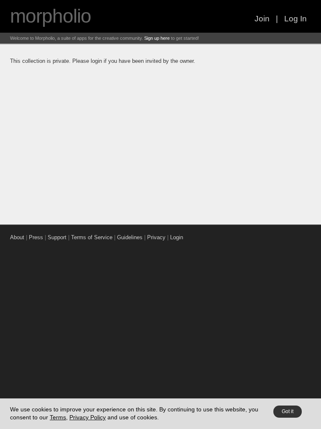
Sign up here (157, 38)
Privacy (156, 237)
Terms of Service (91, 237)
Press (36, 237)
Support (57, 237)
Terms (58, 417)
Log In (295, 18)
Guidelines (130, 237)
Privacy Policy (87, 417)
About (17, 237)
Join (262, 18)
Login (176, 237)
